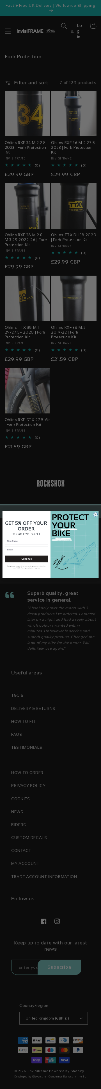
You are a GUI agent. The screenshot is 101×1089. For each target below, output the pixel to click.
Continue (26, 558)
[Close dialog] (95, 514)
